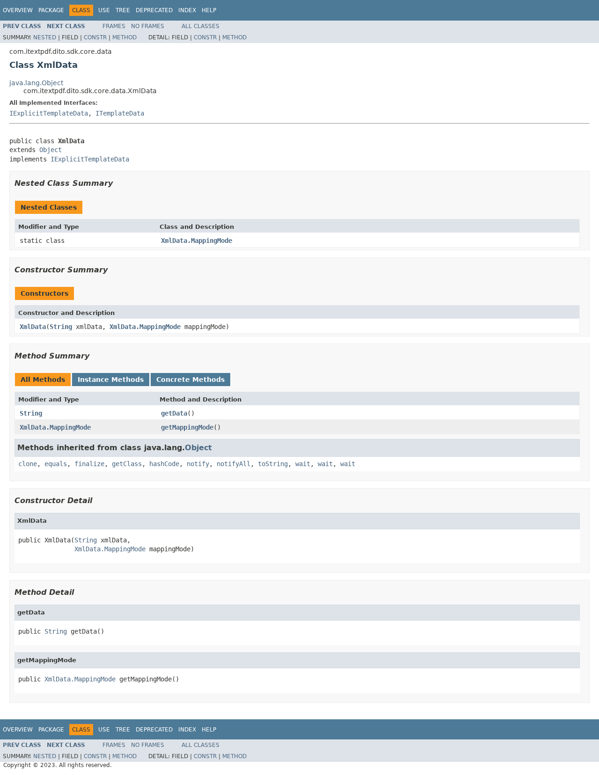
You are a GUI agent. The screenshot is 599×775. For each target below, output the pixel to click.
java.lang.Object (36, 83)
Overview (18, 10)
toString (273, 464)
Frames (113, 26)
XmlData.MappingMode (196, 240)
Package (51, 10)
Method (124, 37)
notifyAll (233, 464)
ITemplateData (119, 113)
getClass (127, 464)
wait (302, 464)
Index (187, 10)
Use (104, 10)
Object (50, 150)
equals (55, 464)
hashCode (164, 464)
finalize (89, 464)
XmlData (33, 326)
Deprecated (154, 10)
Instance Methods (111, 379)
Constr (95, 37)
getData (174, 413)
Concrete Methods (190, 379)
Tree (123, 10)
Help (209, 10)
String (61, 326)
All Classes (200, 26)
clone (27, 464)
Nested (44, 37)
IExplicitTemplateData (48, 113)
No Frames (147, 26)
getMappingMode (187, 427)
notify (198, 464)
